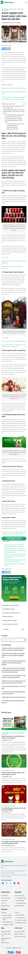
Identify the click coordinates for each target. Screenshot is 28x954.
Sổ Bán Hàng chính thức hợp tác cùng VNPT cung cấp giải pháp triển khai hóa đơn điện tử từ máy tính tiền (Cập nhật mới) (13, 670)
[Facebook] (2, 883)
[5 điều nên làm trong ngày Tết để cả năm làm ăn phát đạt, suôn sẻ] (14, 761)
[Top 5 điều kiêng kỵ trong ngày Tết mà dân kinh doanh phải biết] (14, 794)
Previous (6, 629)
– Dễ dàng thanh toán (12, 125)
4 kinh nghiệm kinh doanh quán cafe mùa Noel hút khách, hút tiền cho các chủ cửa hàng (14, 111)
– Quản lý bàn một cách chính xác (15, 123)
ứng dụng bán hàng (8, 616)
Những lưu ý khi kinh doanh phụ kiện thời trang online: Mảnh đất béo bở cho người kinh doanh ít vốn (14, 556)
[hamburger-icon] (26, 2)
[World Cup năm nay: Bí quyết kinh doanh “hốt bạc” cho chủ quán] (14, 723)
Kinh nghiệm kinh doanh (8, 770)
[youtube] (18, 883)
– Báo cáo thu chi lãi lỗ (12, 129)
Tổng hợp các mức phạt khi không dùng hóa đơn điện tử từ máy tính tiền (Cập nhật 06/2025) (13, 662)
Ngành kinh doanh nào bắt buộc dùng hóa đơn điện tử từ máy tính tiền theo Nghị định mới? (13, 655)
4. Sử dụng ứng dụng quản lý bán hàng (13, 121)
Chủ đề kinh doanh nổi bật (9, 9)
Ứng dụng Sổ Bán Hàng (8, 459)
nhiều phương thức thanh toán (13, 491)
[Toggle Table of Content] (23, 104)
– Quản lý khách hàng (12, 127)
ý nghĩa (17, 355)
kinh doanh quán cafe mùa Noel (11, 605)
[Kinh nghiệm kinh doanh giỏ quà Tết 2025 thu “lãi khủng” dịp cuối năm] (14, 829)
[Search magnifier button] (24, 640)
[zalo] (6, 883)
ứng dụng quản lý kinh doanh (10, 624)
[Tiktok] (10, 883)
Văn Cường (18, 22)
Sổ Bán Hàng (12, 79)
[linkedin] (14, 883)
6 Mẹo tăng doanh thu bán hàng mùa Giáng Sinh (14, 88)
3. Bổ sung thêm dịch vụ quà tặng (13, 118)
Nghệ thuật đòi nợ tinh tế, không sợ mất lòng (14, 697)
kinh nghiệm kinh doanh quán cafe (11, 612)
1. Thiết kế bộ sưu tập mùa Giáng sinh (14, 115)
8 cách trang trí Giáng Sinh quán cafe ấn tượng (14, 341)
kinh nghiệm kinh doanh (9, 609)
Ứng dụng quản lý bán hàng (10, 620)
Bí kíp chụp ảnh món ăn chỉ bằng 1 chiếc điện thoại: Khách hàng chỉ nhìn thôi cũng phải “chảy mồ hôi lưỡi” (15, 550)
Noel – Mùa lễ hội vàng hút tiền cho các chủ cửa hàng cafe (13, 107)
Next (23, 629)
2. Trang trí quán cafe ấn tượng (13, 116)
